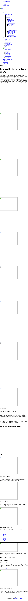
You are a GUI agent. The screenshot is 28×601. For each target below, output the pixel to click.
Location (7, 40)
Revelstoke (9, 14)
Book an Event (8, 44)
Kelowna (8, 49)
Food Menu (7, 43)
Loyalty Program (6, 1)
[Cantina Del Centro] (14, 9)
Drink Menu (8, 42)
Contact (4, 4)
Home (4, 534)
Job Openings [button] (3, 568)
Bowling (7, 27)
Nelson (7, 39)
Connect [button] (8, 568)
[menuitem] (15, 1)
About (4, 2)
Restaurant (8, 17)
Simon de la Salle (18, 598)
